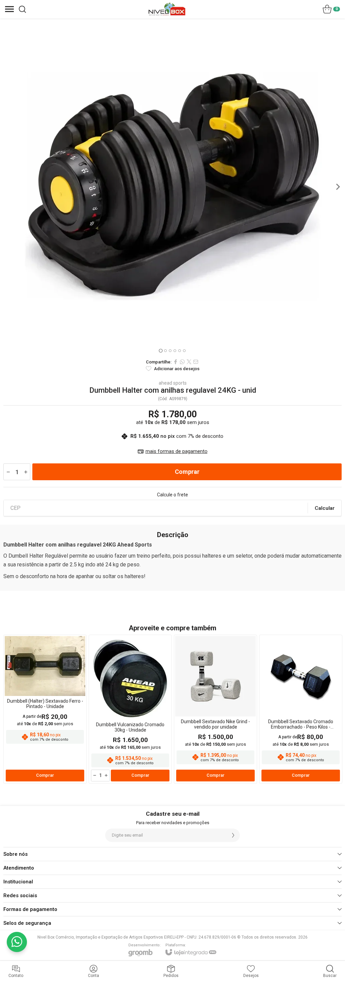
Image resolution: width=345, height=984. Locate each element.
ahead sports (173, 383)
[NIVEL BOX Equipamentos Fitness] (167, 9)
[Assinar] (233, 835)
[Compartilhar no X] (189, 361)
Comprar (187, 471)
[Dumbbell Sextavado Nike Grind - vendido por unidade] (215, 709)
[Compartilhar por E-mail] (195, 361)
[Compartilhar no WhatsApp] (182, 361)
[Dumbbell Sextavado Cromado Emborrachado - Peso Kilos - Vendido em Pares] (300, 709)
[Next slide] (337, 186)
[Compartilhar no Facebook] (175, 361)
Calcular (325, 508)
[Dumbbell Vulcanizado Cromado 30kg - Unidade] (130, 709)
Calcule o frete (172, 494)
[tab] (160, 350)
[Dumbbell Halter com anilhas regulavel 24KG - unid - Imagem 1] (172, 187)
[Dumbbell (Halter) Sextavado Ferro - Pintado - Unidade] (45, 709)
